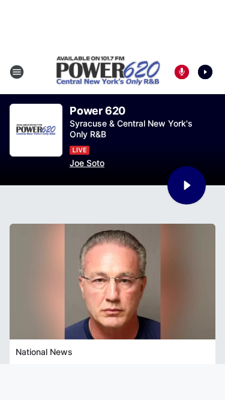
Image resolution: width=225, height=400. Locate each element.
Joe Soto (87, 163)
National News (44, 352)
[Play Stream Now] (205, 72)
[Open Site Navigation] (17, 72)
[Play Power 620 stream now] (36, 130)
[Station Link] (109, 72)
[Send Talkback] (182, 72)
